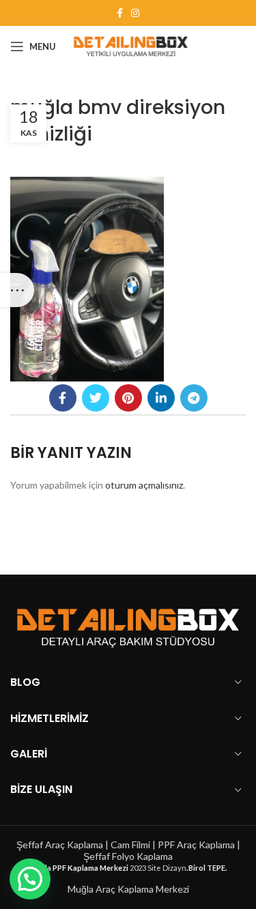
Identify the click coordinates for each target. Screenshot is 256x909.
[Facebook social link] (120, 13)
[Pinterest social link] (128, 398)
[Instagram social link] (135, 13)
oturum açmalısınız (144, 485)
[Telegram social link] (194, 398)
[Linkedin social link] (161, 398)
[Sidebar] (17, 290)
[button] (30, 878)
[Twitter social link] (95, 398)
